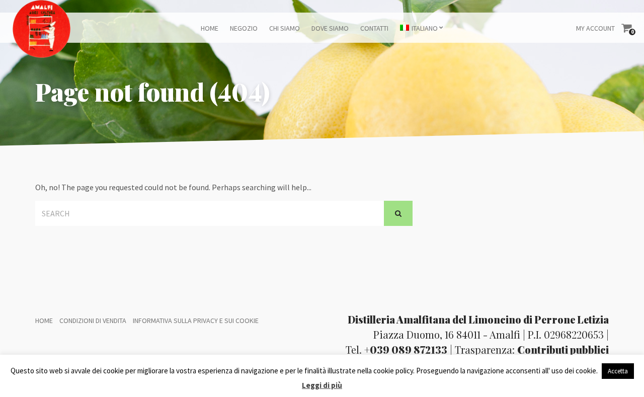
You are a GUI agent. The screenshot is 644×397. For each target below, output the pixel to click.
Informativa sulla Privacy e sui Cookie (196, 320)
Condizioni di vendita (92, 320)
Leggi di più (322, 385)
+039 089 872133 (405, 349)
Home (209, 28)
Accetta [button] (618, 371)
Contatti (374, 28)
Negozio (244, 28)
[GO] (398, 213)
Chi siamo (284, 28)
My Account (595, 28)
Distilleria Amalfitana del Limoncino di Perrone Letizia (478, 319)
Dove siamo (330, 28)
